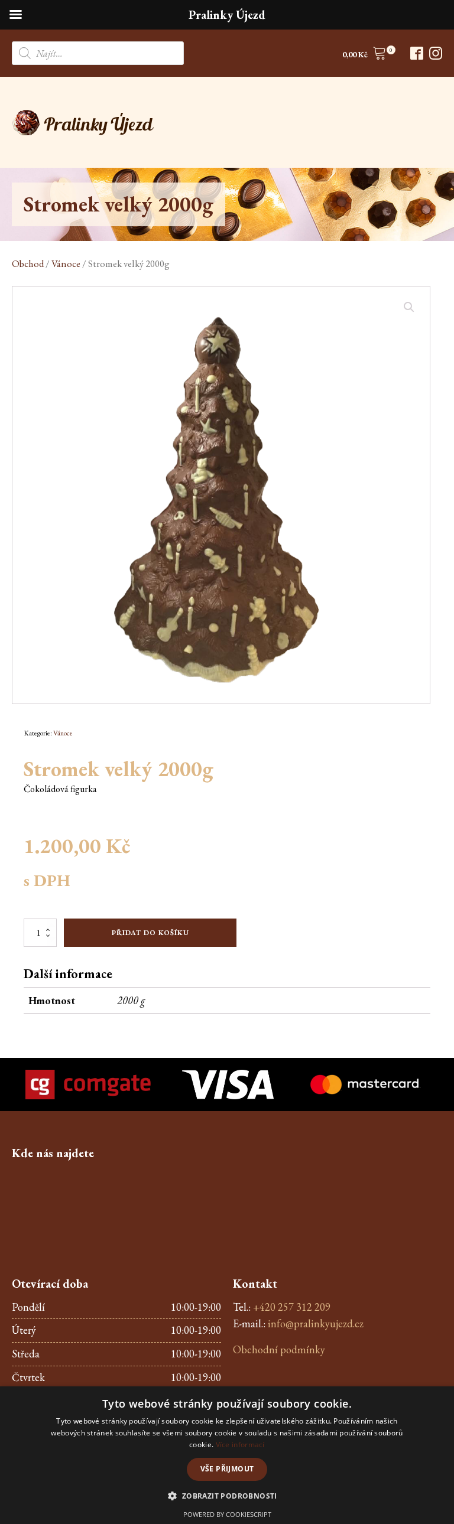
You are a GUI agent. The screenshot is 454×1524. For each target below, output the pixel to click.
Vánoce (65, 263)
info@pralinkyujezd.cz (316, 1323)
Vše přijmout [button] (227, 1469)
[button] (364, 55)
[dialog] (227, 1455)
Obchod (28, 263)
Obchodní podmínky (279, 1349)
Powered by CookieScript (227, 1514)
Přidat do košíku (150, 932)
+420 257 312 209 (291, 1307)
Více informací (240, 1445)
